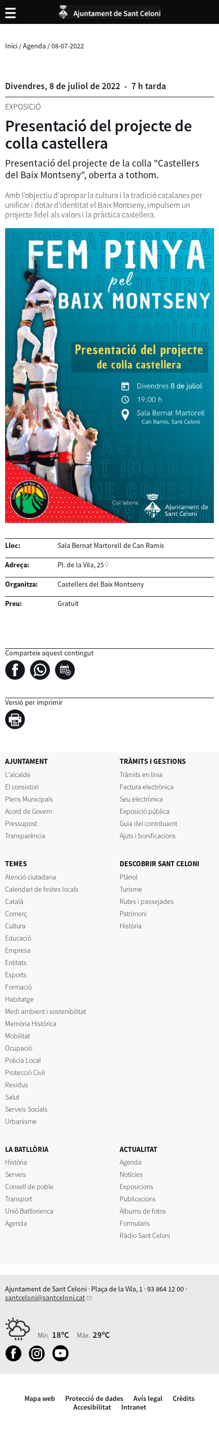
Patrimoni (133, 913)
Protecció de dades (94, 1398)
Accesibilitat (92, 1407)
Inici (11, 45)
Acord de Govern (28, 811)
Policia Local (23, 1060)
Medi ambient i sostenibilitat (45, 1011)
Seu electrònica (141, 799)
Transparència (25, 835)
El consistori (22, 786)
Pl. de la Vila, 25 (81, 564)
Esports (15, 974)
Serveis (15, 1174)
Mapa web (39, 1398)
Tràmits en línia (141, 774)
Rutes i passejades (147, 901)
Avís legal (147, 1398)
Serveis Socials (26, 1109)
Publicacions (138, 1198)
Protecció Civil (25, 1072)
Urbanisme (21, 1121)
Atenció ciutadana (30, 877)
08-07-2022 (67, 45)
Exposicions (136, 1186)
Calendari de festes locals (41, 889)
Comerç (16, 913)
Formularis (135, 1223)
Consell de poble (29, 1186)
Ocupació (18, 1048)
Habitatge (19, 999)
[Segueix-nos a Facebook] (16, 1359)
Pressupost (21, 823)
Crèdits (184, 1398)
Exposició (23, 107)
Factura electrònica (147, 786)
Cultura (15, 925)
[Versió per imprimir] (17, 721)
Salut (12, 1096)
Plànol (129, 877)
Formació (18, 987)
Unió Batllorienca (29, 1211)
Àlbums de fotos (143, 1211)
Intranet (133, 1407)
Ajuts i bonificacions (148, 835)
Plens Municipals (29, 799)
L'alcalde (18, 774)
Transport (18, 1198)
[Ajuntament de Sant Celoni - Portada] (109, 10)
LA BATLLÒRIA (26, 1149)
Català (14, 901)
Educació (18, 938)
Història (131, 925)
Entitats (15, 962)
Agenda (34, 45)
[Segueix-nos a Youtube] (63, 1359)
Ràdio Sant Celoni (145, 1235)
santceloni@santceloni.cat (45, 1297)
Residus (16, 1084)
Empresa (18, 950)
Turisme (131, 889)
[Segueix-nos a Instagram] (39, 1359)
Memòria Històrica (31, 1023)
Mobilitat (17, 1035)
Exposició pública (145, 811)
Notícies (131, 1174)
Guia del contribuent (148, 823)
